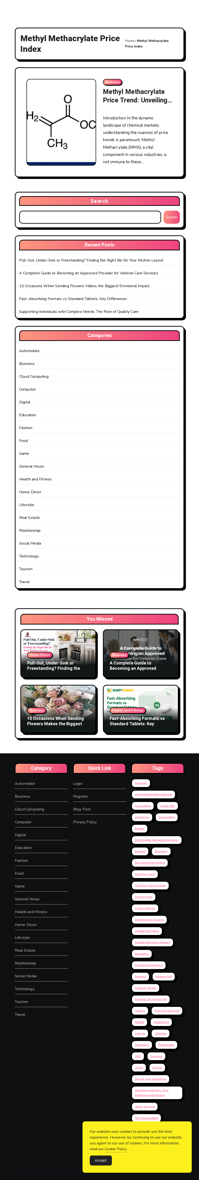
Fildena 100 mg (145, 988)
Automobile (29, 351)
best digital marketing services (157, 840)
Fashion (25, 428)
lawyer (140, 1033)
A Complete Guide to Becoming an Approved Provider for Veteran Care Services (88, 273)
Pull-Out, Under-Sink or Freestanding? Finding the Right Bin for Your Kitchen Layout (91, 260)
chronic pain (143, 897)
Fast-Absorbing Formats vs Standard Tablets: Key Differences (73, 298)
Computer (27, 389)
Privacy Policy (85, 822)
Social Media (30, 543)
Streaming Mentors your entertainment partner (152, 1092)
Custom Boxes (145, 908)
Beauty (139, 829)
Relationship (30, 530)
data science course (149, 920)
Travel (24, 582)
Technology (29, 556)
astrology (142, 817)
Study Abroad (145, 1107)
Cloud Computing (34, 376)
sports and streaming (150, 1079)
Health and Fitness (35, 479)
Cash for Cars (145, 874)
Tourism (26, 569)
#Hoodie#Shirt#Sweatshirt (153, 794)
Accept (101, 1160)
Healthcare (161, 1022)
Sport (139, 1068)
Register (80, 796)
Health (139, 1022)
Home (129, 41)
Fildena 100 (164, 977)
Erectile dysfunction (149, 965)
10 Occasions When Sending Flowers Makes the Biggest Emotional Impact (84, 286)
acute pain (167, 806)
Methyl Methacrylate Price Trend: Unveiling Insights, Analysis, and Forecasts (135, 104)
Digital (24, 402)
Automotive (167, 817)
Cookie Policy (116, 1149)
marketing (142, 1045)
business (161, 851)
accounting (143, 806)
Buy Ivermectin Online (150, 863)
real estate (166, 1045)
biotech (140, 851)
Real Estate (29, 517)
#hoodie (141, 783)
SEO (138, 1056)
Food (23, 440)
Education (27, 415)
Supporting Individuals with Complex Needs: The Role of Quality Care (79, 311)
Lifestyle (26, 505)
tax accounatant (146, 1118)
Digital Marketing (147, 931)
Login (78, 783)
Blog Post (82, 809)
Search (99, 201)
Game (24, 453)
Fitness (140, 1011)
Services (156, 1056)
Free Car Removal (167, 1011)
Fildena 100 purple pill (151, 999)
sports (157, 1068)
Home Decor (30, 492)
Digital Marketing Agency (152, 942)
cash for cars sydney (150, 885)
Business (112, 82)
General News (31, 466)
